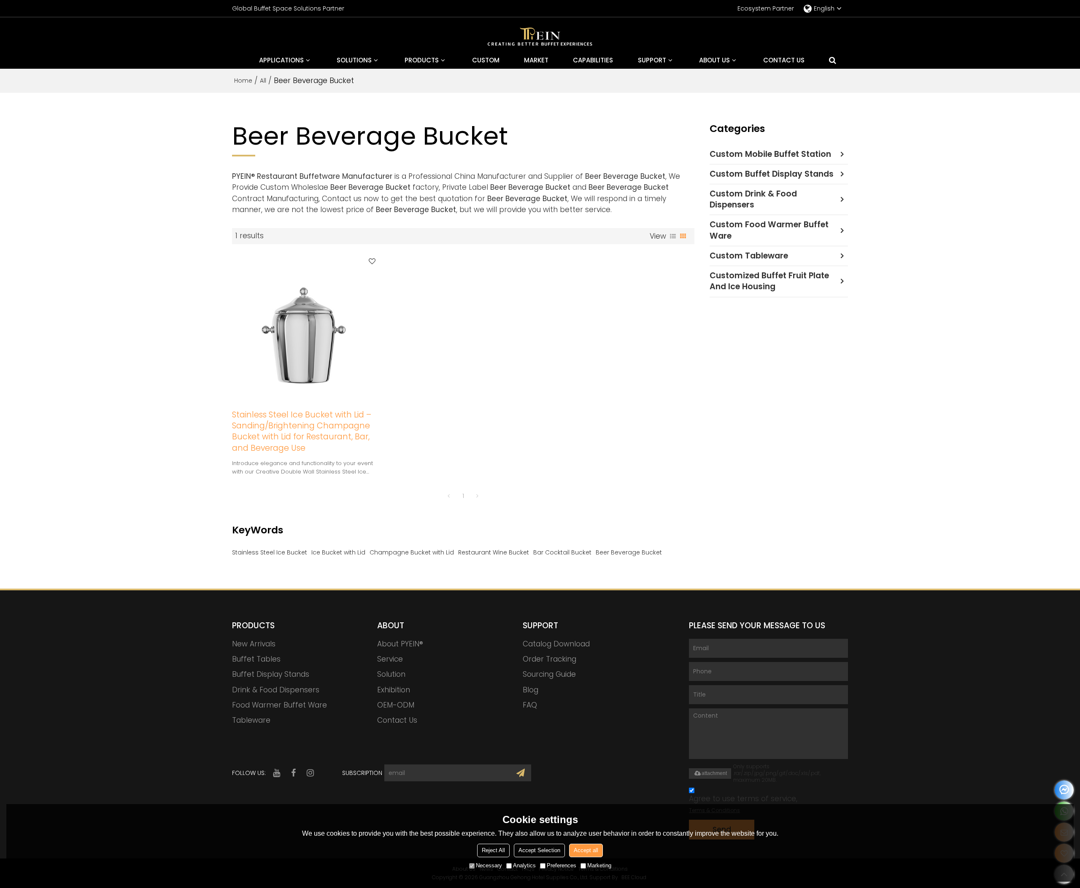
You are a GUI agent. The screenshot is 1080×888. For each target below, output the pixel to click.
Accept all (586, 850)
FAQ (530, 705)
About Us (714, 60)
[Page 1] (449, 496)
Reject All (493, 850)
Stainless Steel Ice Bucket (269, 552)
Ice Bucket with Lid (338, 552)
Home (243, 80)
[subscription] (520, 772)
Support (652, 60)
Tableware (251, 720)
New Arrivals (253, 644)
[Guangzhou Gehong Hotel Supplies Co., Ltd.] (540, 38)
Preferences (561, 865)
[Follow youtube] (276, 772)
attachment (714, 773)
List (673, 236)
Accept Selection (539, 850)
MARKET (536, 60)
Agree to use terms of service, (743, 804)
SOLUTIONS (354, 60)
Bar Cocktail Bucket (562, 552)
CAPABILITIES (593, 60)
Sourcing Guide (549, 674)
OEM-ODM (395, 705)
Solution (391, 674)
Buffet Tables (256, 659)
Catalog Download (556, 644)
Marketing (599, 865)
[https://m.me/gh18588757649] (1064, 789)
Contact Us (784, 60)
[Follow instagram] (310, 772)
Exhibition (393, 690)
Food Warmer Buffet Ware (279, 705)
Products (422, 60)
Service (390, 659)
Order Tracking (549, 659)
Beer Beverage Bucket (629, 552)
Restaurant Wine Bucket (493, 552)
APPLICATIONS (281, 60)
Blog (530, 690)
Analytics (524, 865)
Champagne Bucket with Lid (412, 552)
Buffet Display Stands (270, 674)
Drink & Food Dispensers (275, 690)
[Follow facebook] (293, 772)
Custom (486, 60)
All (263, 80)
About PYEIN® (400, 644)
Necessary (489, 865)
